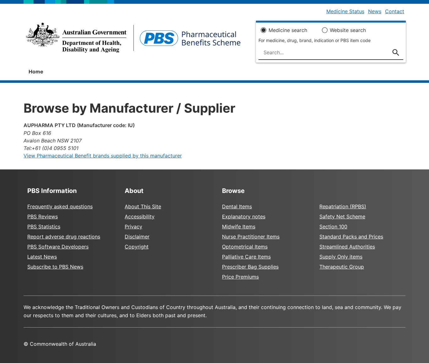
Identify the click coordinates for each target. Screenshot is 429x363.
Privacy (133, 226)
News (374, 11)
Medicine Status (345, 11)
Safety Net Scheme (342, 216)
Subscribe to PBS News (55, 267)
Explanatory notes (243, 216)
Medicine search (288, 30)
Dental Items (237, 206)
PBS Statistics (43, 226)
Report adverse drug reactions (63, 236)
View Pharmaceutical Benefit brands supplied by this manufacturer (103, 155)
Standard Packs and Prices (351, 236)
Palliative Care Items (246, 257)
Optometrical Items (245, 246)
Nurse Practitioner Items (251, 236)
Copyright (137, 246)
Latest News (42, 257)
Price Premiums (240, 277)
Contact (394, 11)
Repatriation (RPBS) (342, 206)
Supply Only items (340, 257)
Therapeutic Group (341, 267)
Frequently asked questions (60, 206)
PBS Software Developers (58, 246)
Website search (348, 30)
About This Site (143, 206)
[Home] (133, 39)
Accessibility (140, 216)
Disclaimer (137, 236)
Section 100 (333, 226)
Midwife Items (238, 226)
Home (36, 71)
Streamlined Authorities (347, 246)
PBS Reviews (42, 216)
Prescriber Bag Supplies (250, 267)
